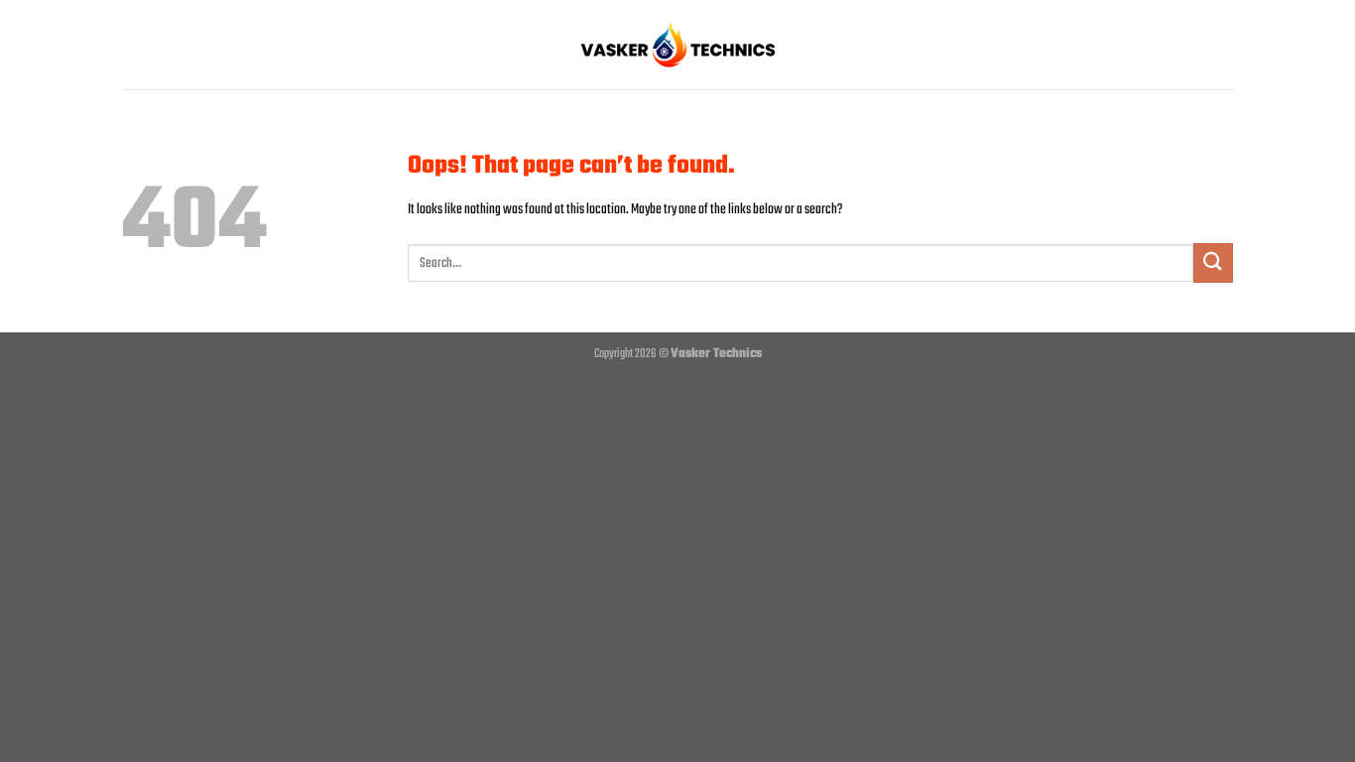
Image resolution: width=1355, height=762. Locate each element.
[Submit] (1213, 262)
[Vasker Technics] (677, 44)
